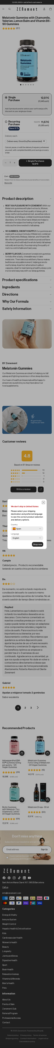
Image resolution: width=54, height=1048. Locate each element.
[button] (43, 502)
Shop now (37, 544)
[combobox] (17, 528)
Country (14, 524)
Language (15, 534)
